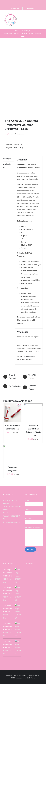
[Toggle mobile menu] (42, 15)
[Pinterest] (17, 531)
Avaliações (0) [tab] (7, 165)
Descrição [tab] (7, 159)
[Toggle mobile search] (38, 15)
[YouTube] (14, 531)
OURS (13, 678)
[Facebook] (7, 531)
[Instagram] (11, 531)
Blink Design (31, 678)
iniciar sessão (28, 356)
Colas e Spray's (18, 148)
